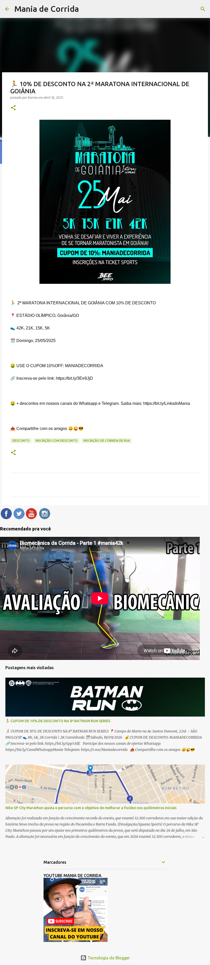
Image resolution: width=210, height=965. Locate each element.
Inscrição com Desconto (57, 440)
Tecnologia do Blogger (108, 958)
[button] (13, 108)
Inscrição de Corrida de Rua (106, 440)
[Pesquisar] (203, 9)
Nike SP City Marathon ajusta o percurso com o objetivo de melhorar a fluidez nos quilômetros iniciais (90, 808)
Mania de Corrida (46, 8)
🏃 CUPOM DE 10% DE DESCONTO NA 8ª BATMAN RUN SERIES (57, 721)
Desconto (21, 440)
